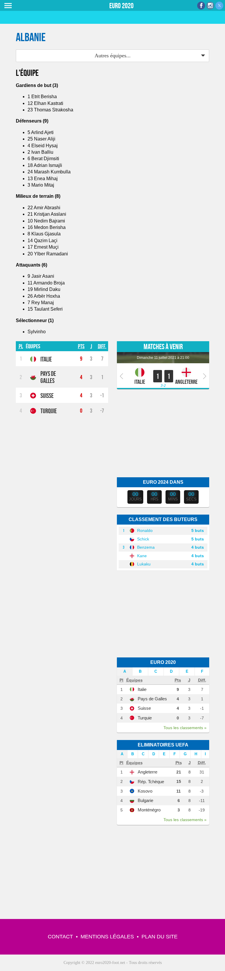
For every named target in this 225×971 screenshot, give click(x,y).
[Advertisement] (163, 433)
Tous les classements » (185, 727)
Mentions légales (107, 937)
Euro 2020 (121, 6)
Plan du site (160, 937)
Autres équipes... (113, 55)
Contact (60, 937)
